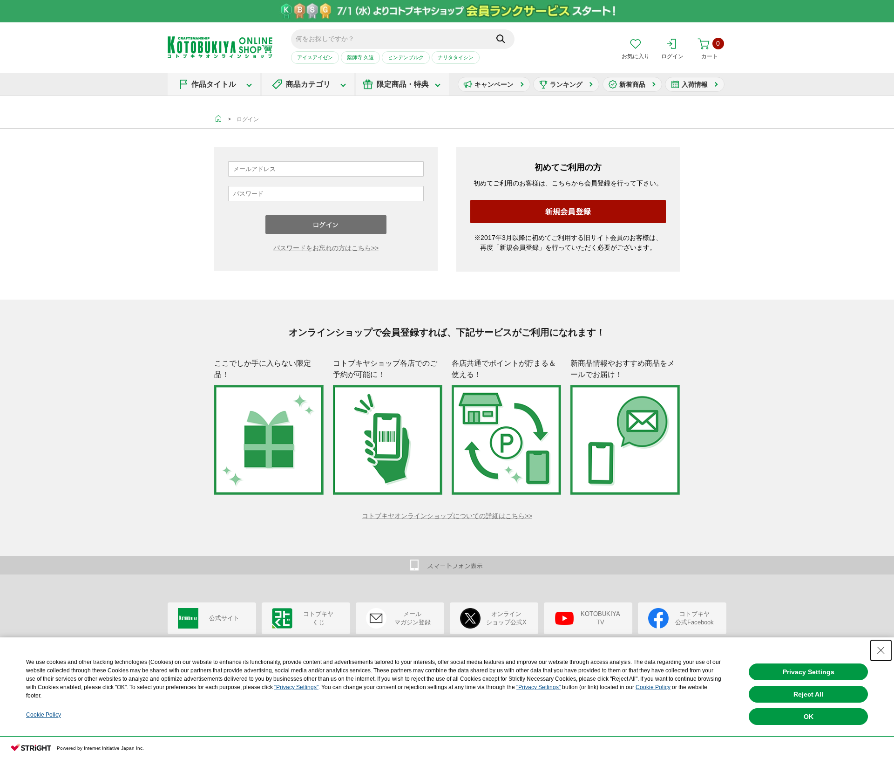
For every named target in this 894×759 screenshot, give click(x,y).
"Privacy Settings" (296, 687)
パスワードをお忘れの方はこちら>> (326, 248)
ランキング (566, 84)
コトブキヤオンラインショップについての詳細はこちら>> (447, 516)
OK (808, 716)
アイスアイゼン (315, 57)
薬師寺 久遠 (360, 57)
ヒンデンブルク (406, 57)
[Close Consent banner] (881, 650)
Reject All (808, 694)
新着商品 (632, 84)
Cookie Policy (653, 687)
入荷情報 (695, 84)
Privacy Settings (808, 672)
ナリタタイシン (456, 57)
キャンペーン (494, 84)
